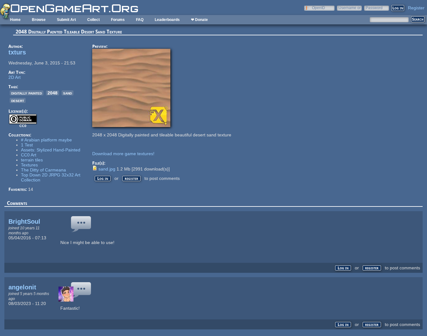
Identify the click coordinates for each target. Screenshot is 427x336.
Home (15, 20)
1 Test (27, 144)
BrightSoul (24, 221)
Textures (29, 164)
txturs (17, 52)
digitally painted (26, 92)
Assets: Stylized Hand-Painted (50, 149)
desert (17, 100)
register (131, 178)
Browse (39, 20)
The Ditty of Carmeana (43, 169)
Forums (118, 20)
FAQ (139, 20)
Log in (102, 178)
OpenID (318, 8)
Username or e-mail (350, 8)
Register (416, 7)
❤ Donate (199, 20)
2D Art (14, 77)
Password (374, 8)
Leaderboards (167, 20)
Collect (93, 20)
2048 (53, 92)
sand (67, 92)
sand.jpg (106, 168)
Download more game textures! (123, 153)
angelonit (22, 287)
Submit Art (66, 20)
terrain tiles (32, 159)
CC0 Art (28, 154)
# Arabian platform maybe (46, 139)
